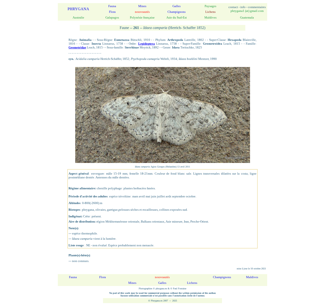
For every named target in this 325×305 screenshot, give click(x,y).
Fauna (112, 6)
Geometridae (77, 47)
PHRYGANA (78, 9)
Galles (176, 6)
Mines (142, 6)
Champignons (176, 12)
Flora (112, 12)
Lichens (192, 283)
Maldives (252, 277)
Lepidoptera (146, 43)
